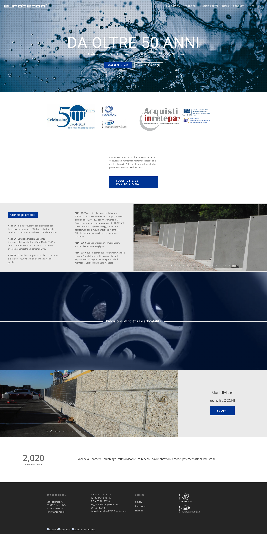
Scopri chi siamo (118, 65)
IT (253, 6)
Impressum (140, 506)
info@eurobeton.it (55, 511)
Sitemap (139, 510)
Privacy (138, 501)
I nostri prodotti (148, 65)
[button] (133, 182)
